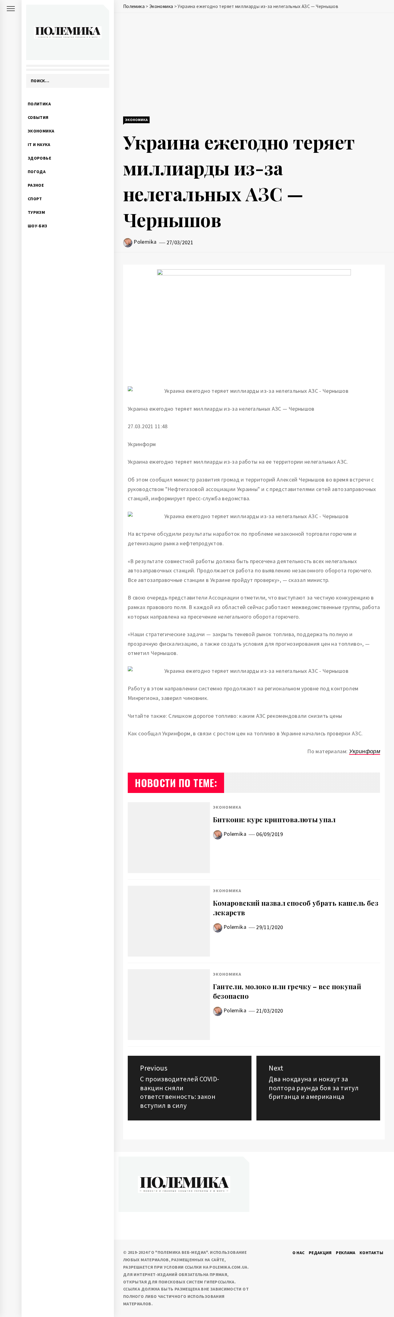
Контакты (371, 1252)
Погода (37, 171)
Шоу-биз (37, 226)
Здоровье (39, 158)
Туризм (36, 212)
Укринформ (364, 751)
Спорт (35, 198)
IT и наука (39, 144)
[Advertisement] (254, 65)
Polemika (145, 241)
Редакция (320, 1252)
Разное (36, 185)
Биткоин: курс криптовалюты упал (274, 819)
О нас (298, 1252)
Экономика (41, 131)
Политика (39, 104)
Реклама (346, 1252)
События (38, 117)
